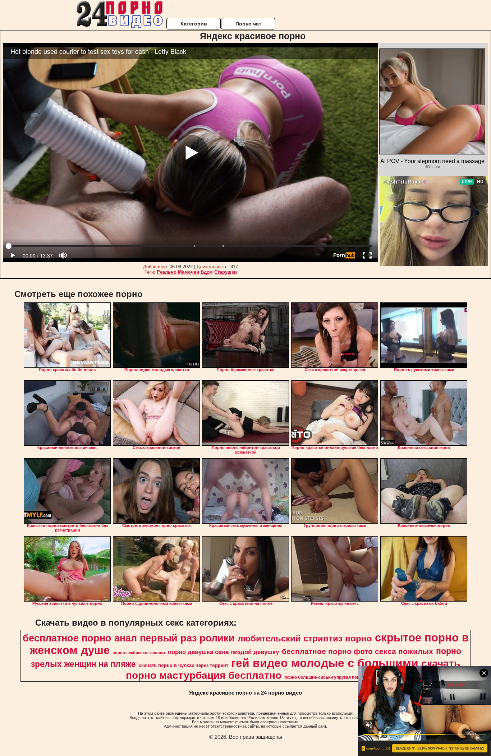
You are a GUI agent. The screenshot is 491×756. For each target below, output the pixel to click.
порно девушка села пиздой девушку (223, 651)
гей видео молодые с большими (324, 663)
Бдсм (207, 272)
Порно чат (248, 24)
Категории (193, 24)
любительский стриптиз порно (305, 638)
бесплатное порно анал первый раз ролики (129, 638)
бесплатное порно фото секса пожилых (357, 651)
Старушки (225, 272)
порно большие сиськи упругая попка (324, 677)
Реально (166, 272)
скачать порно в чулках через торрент (183, 665)
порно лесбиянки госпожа (139, 652)
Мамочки (188, 272)
